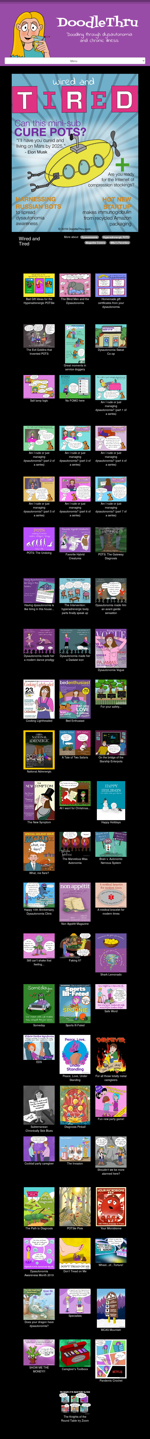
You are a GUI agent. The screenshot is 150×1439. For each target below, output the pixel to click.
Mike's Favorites (120, 242)
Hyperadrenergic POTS (116, 237)
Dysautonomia (89, 237)
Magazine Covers (95, 242)
